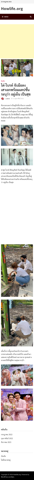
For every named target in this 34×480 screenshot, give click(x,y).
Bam (12, 477)
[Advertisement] (17, 41)
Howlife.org (12, 8)
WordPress (4, 477)
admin (8, 98)
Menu (6, 17)
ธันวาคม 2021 (6, 442)
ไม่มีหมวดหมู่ (5, 460)
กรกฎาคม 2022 (6, 434)
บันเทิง (3, 81)
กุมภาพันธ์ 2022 (7, 438)
